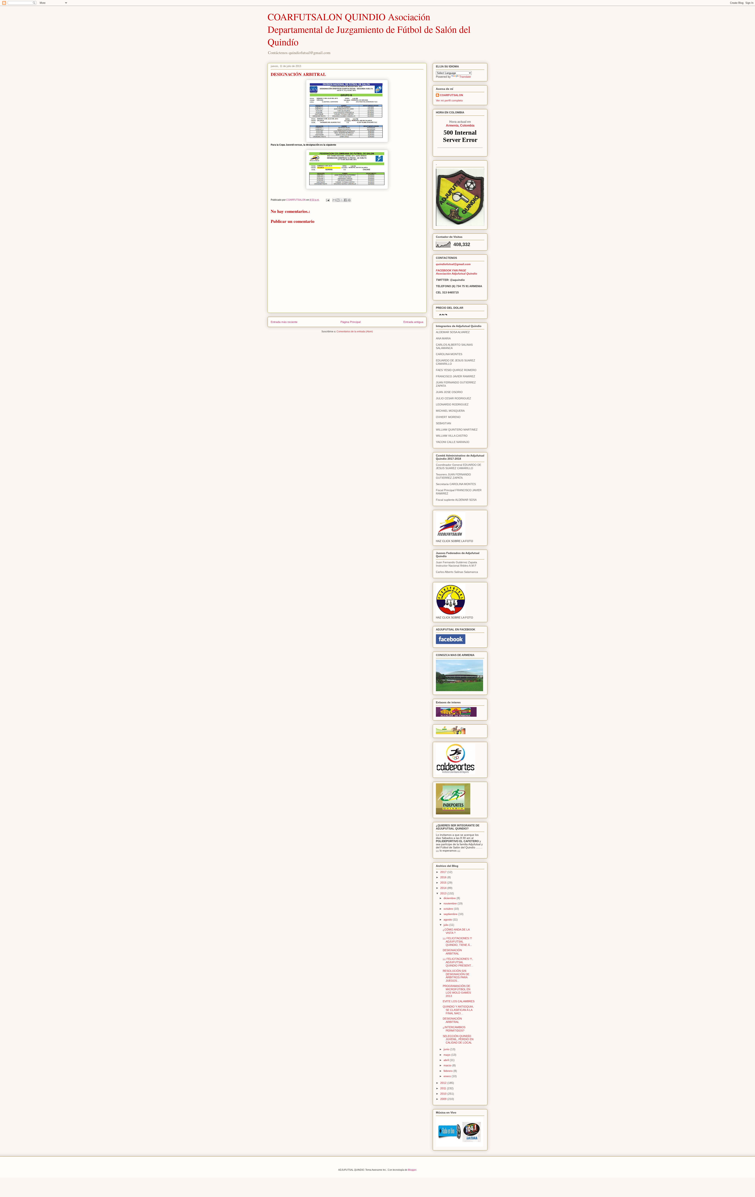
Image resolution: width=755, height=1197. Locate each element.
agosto (448, 919)
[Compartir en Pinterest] (349, 200)
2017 (443, 872)
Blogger (412, 1170)
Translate (465, 76)
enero (448, 1076)
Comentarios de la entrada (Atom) (355, 331)
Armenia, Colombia (460, 123)
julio (446, 924)
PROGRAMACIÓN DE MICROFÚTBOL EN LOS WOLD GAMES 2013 (457, 990)
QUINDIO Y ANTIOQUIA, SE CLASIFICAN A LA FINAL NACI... (458, 1010)
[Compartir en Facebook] (345, 200)
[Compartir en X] (342, 200)
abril (447, 1060)
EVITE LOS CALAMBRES (458, 1001)
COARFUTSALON (451, 95)
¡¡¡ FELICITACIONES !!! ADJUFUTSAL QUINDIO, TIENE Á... (457, 941)
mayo (447, 1054)
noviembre (451, 903)
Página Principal (351, 321)
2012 (443, 1082)
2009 (443, 1099)
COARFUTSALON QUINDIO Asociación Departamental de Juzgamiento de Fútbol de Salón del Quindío (369, 29)
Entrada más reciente (284, 321)
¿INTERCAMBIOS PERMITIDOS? (454, 1029)
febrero (448, 1070)
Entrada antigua (413, 321)
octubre (449, 908)
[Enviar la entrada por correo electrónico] (327, 199)
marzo (448, 1065)
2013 (443, 893)
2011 (443, 1088)
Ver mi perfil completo (449, 100)
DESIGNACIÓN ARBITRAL (452, 952)
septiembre (451, 914)
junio (447, 1049)
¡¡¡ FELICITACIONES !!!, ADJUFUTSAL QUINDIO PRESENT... (458, 962)
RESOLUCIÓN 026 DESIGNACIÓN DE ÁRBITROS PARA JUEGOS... (456, 975)
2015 (443, 882)
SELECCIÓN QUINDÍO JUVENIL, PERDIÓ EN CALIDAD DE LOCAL (458, 1039)
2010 (443, 1093)
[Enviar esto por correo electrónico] (334, 200)
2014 (443, 887)
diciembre (450, 898)
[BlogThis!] (338, 200)
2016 (443, 877)
